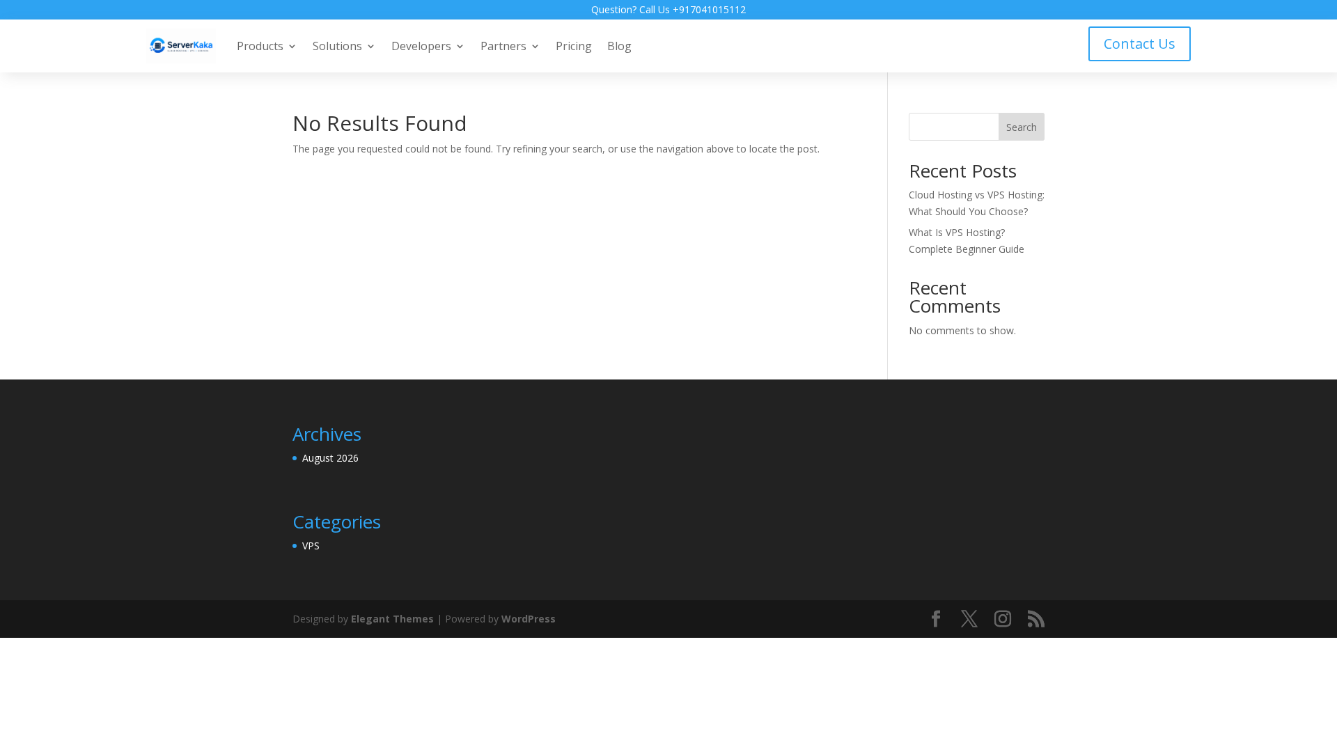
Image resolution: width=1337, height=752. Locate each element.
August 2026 (330, 457)
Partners (503, 46)
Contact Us (1139, 43)
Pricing (574, 46)
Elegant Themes (392, 618)
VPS (311, 545)
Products (260, 46)
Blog (619, 46)
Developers (421, 46)
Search (1021, 127)
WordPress (528, 618)
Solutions (337, 46)
